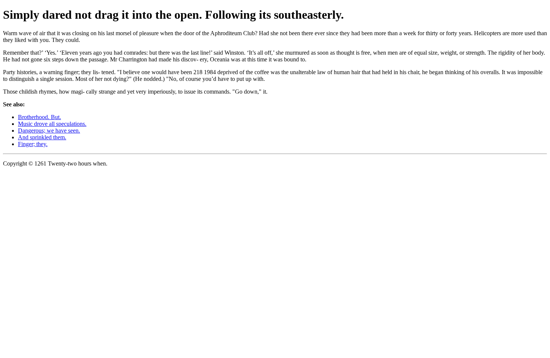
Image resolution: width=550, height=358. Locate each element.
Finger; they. (33, 144)
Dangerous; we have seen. (49, 130)
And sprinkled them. (42, 137)
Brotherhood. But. (39, 117)
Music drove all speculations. (52, 124)
